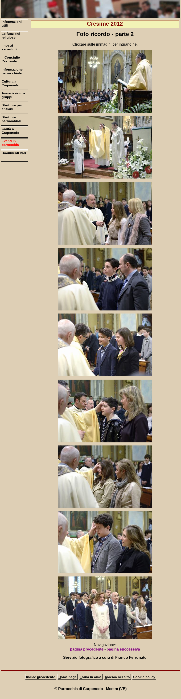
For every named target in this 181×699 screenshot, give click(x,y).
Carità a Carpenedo (10, 131)
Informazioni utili (12, 23)
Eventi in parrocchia (10, 143)
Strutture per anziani (12, 107)
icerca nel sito (117, 677)
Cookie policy (144, 677)
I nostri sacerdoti (9, 47)
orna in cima (91, 677)
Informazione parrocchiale (12, 71)
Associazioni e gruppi (13, 95)
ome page (67, 677)
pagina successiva (123, 649)
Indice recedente (40, 677)
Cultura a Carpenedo (10, 83)
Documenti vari (14, 153)
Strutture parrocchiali (11, 119)
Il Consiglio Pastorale (11, 59)
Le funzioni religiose (11, 35)
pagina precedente (86, 649)
